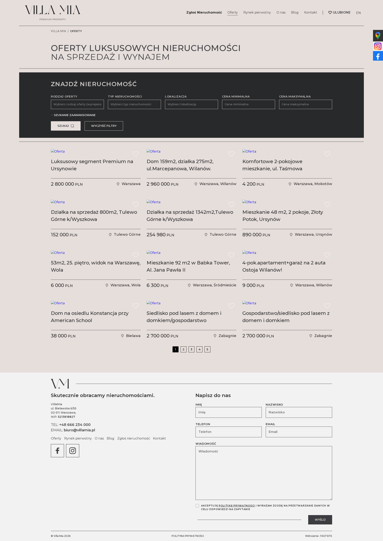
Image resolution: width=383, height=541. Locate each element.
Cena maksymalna (295, 96)
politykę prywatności (237, 505)
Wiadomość (205, 443)
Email (270, 424)
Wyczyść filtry (103, 126)
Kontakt (310, 12)
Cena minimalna (236, 96)
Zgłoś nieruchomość (133, 438)
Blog (295, 12)
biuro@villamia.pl (79, 430)
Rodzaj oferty (64, 96)
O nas (280, 12)
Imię (198, 404)
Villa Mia (58, 31)
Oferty (232, 12)
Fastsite (326, 535)
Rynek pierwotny (257, 12)
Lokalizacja (176, 96)
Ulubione (341, 12)
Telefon (202, 424)
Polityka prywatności (188, 535)
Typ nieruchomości (125, 96)
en (358, 13)
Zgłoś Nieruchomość (204, 12)
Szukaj (63, 126)
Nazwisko (274, 404)
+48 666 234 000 (75, 425)
